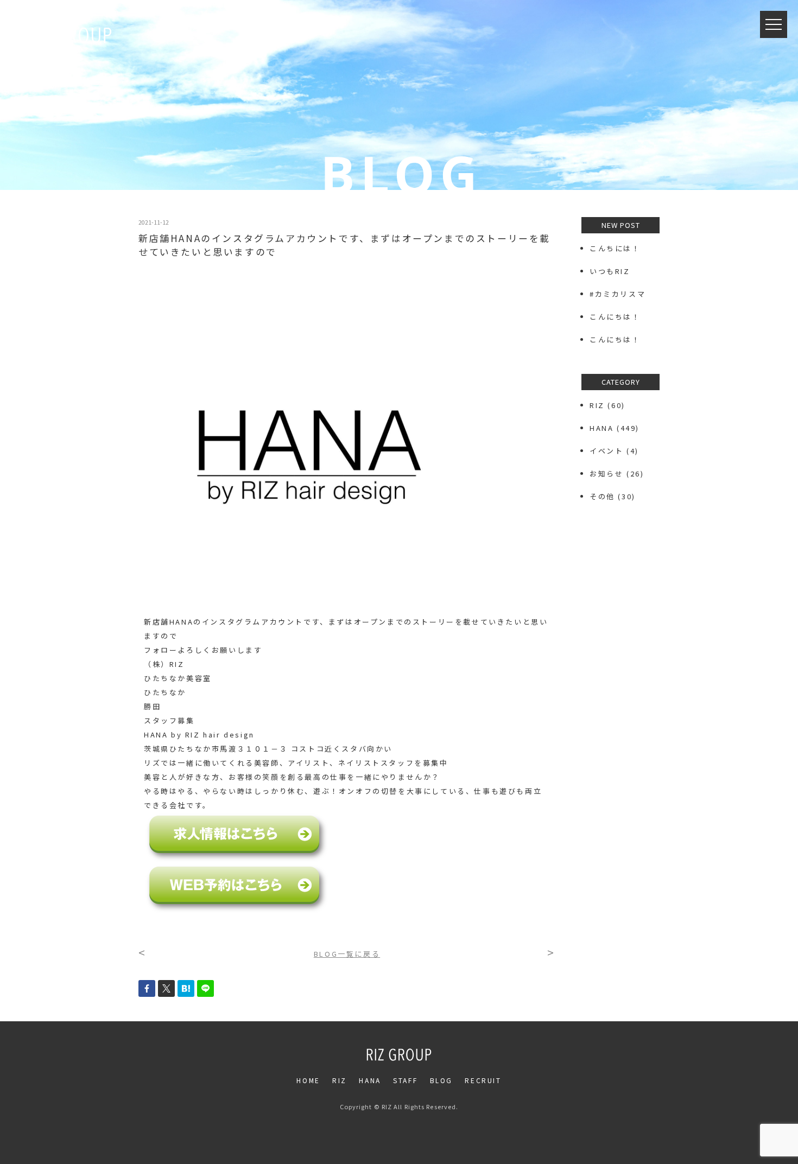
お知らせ (606, 473)
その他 (602, 496)
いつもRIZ (610, 271)
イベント (606, 451)
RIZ (597, 405)
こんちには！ (615, 248)
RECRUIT (483, 1080)
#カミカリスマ (622, 294)
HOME (308, 1080)
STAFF (405, 1080)
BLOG (441, 1080)
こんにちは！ (615, 316)
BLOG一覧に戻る (347, 954)
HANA (601, 428)
